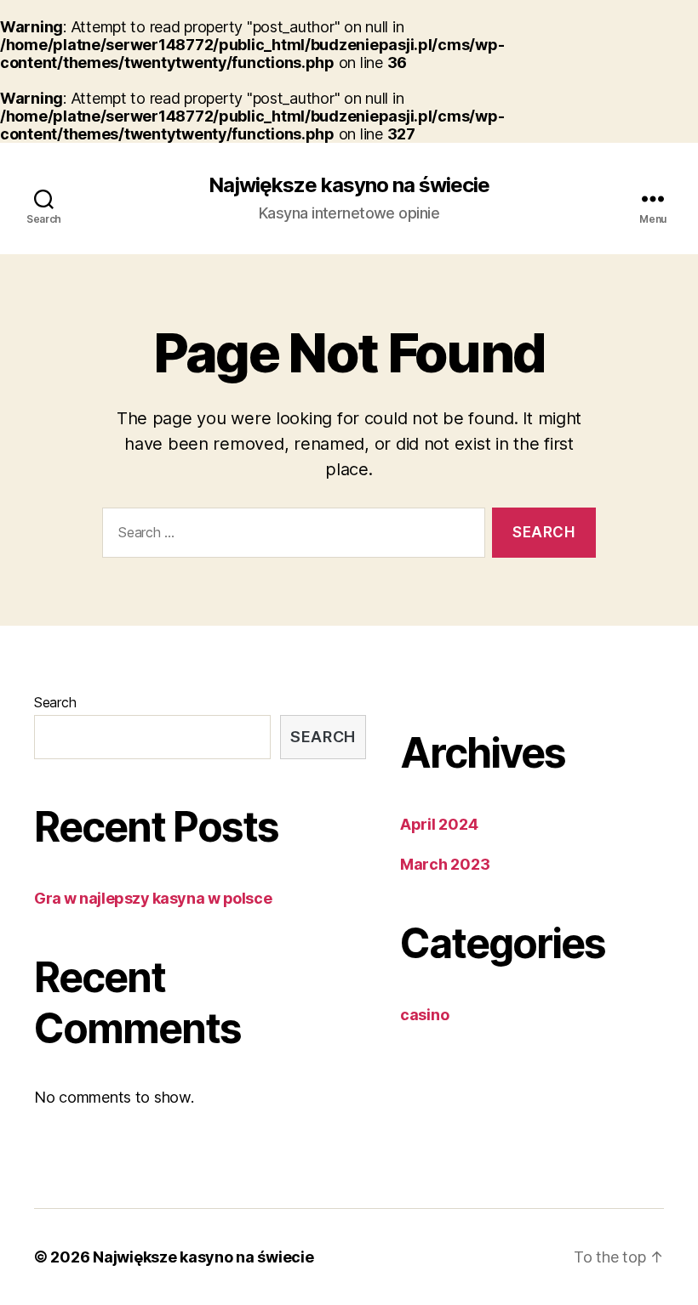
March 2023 (444, 864)
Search (55, 702)
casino (424, 1015)
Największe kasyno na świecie (349, 185)
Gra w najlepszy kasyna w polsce (153, 898)
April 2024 (439, 824)
